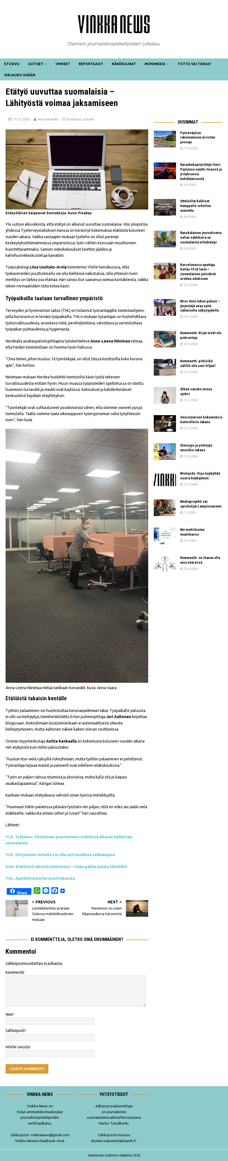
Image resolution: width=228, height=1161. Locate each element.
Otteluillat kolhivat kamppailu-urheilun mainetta (195, 206)
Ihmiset (63, 64)
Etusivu (11, 64)
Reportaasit (91, 64)
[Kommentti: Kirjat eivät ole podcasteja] (165, 339)
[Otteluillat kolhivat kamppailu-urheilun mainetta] (165, 207)
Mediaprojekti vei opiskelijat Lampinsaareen (201, 503)
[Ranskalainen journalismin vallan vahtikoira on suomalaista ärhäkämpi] (165, 239)
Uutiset (35, 64)
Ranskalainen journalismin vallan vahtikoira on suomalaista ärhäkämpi (201, 237)
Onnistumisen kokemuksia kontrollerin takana (201, 419)
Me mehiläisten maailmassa (192, 531)
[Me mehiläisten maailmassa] (165, 535)
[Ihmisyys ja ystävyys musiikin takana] (165, 451)
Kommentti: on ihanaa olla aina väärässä (200, 560)
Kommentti (15, 972)
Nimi (9, 1014)
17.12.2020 (21, 119)
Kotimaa (74, 119)
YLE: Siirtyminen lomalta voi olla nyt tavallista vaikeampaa (60, 854)
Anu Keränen (48, 119)
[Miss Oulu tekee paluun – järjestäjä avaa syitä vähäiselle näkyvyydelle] (165, 307)
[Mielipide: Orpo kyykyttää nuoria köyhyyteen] (165, 479)
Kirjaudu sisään (19, 75)
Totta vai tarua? (194, 64)
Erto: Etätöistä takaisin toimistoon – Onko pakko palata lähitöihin (66, 866)
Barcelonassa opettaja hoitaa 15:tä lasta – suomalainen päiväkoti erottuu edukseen (198, 272)
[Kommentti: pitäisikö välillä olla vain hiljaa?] (165, 367)
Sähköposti (15, 1030)
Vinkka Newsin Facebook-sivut (40, 1141)
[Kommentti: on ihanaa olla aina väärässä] (165, 564)
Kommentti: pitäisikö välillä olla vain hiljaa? (197, 363)
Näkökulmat (124, 64)
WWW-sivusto (18, 1047)
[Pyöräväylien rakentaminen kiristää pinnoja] (165, 139)
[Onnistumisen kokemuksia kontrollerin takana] (165, 423)
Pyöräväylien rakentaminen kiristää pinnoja (197, 137)
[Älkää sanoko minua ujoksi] (165, 395)
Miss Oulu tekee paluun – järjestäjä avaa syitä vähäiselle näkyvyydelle (200, 306)
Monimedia (155, 64)
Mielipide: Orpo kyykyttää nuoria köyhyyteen (200, 475)
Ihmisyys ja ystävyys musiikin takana (196, 447)
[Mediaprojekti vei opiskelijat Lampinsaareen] (165, 507)
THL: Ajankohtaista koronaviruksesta (40, 878)
